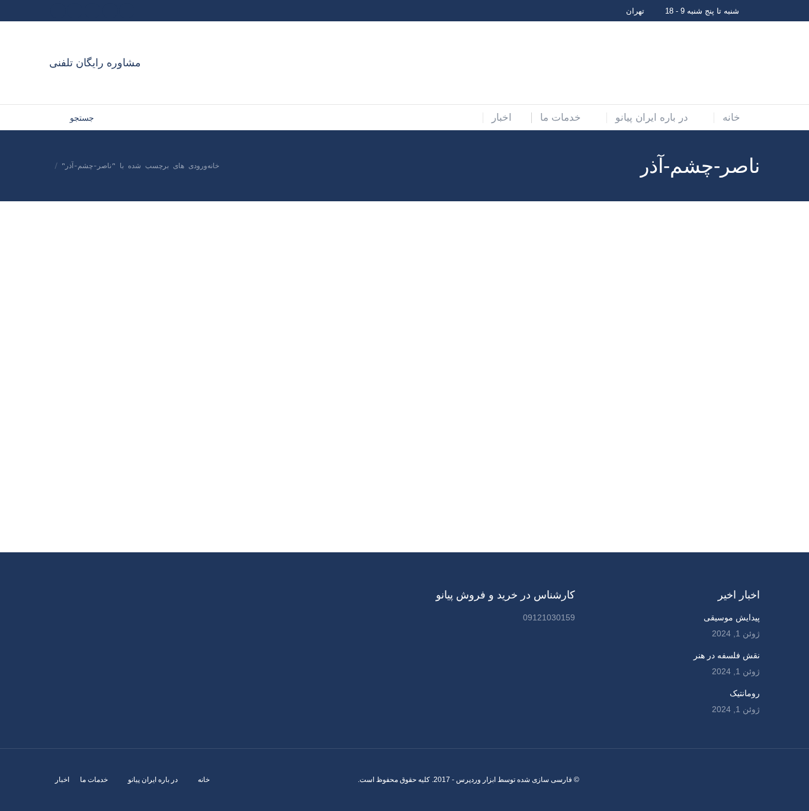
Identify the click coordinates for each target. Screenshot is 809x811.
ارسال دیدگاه (715, 396)
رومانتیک (745, 693)
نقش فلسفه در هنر (727, 655)
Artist (743, 396)
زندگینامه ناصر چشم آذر (700, 379)
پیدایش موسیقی (732, 617)
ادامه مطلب (629, 542)
